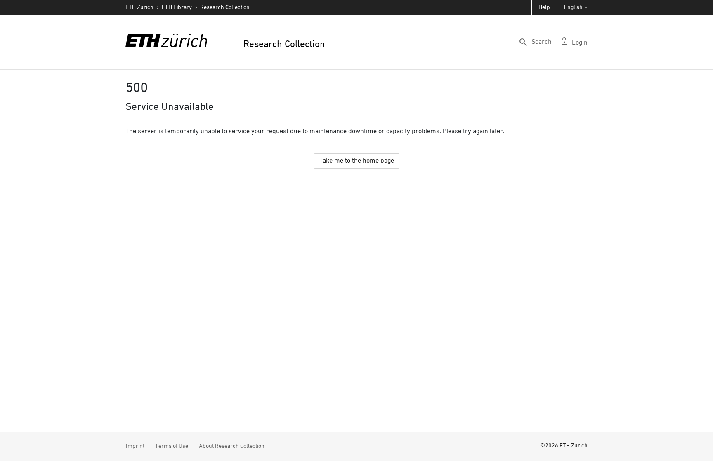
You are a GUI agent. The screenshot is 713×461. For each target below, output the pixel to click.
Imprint (135, 446)
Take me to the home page (356, 161)
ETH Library (177, 7)
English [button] (573, 7)
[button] (535, 42)
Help (544, 7)
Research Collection (225, 7)
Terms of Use (171, 446)
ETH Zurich (139, 7)
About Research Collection (231, 446)
